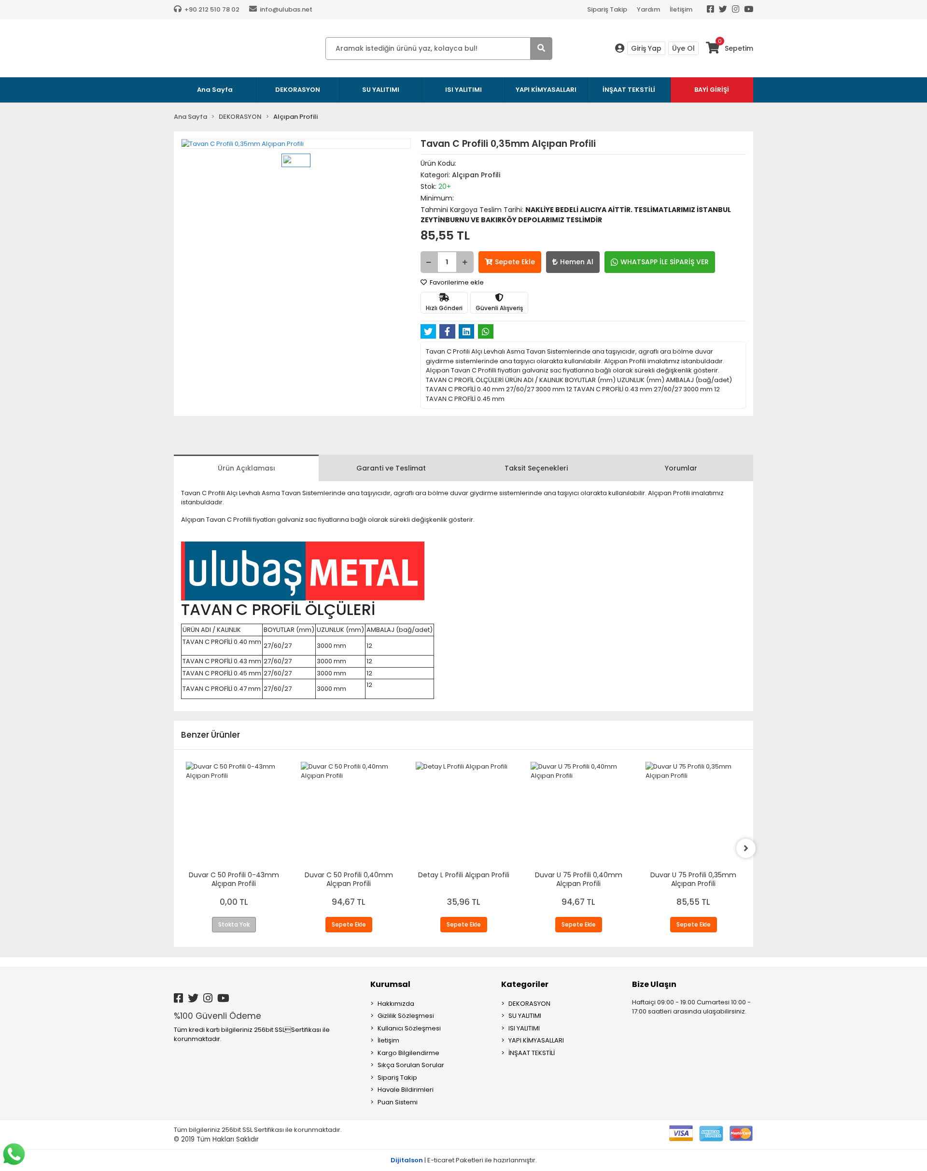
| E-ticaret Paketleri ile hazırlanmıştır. (464, 1160)
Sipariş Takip (607, 9)
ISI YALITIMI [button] (463, 89)
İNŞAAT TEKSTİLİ (531, 1052)
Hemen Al (576, 262)
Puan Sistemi (398, 1102)
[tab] (246, 468)
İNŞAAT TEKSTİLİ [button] (629, 89)
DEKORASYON (529, 1003)
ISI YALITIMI (524, 1028)
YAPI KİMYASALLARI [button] (546, 89)
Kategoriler (524, 984)
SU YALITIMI (524, 1015)
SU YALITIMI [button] (380, 89)
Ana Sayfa (215, 89)
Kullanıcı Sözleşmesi (409, 1028)
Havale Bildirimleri (406, 1089)
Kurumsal (390, 984)
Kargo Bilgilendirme (408, 1052)
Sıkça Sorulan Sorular (411, 1065)
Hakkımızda (396, 1003)
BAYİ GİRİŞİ (711, 89)
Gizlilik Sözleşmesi (406, 1015)
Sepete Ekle (515, 262)
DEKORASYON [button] (297, 89)
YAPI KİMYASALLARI (536, 1040)
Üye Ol (683, 48)
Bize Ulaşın (654, 984)
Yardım (648, 9)
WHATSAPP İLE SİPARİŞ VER (664, 262)
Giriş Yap (646, 48)
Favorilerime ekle (456, 282)
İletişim (681, 9)
